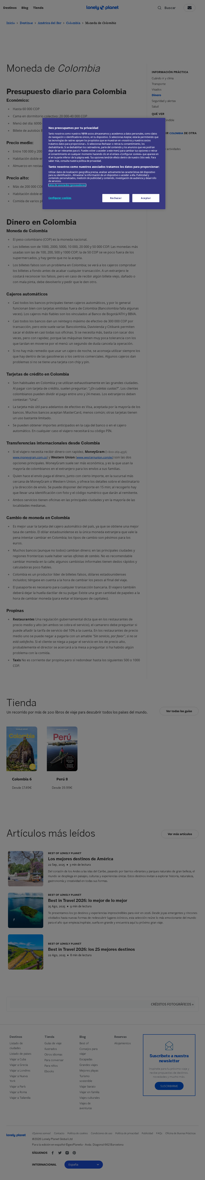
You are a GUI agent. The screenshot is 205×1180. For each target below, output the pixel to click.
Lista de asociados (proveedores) (67, 185)
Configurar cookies (59, 197)
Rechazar (116, 198)
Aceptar (146, 198)
